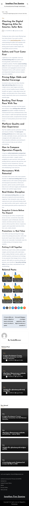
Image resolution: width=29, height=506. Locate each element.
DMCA (2, 485)
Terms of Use (4, 489)
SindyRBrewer (9, 30)
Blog (3, 18)
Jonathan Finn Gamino (14, 3)
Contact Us (3, 481)
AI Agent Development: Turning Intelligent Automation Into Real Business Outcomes (12, 357)
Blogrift (22, 502)
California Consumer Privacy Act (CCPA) (11, 478)
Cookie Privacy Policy (6, 483)
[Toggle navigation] (2, 4)
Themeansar (14, 504)
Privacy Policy (4, 487)
